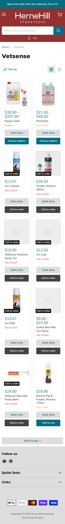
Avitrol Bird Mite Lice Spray (46, 329)
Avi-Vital (10, 323)
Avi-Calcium (12, 186)
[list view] (59, 69)
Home (5, 47)
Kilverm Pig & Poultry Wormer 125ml (46, 399)
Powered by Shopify (32, 517)
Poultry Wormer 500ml (46, 187)
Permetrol (42, 121)
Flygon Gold (12, 121)
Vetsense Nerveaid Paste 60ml (16, 397)
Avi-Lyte (41, 254)
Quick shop (17, 132)
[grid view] (51, 69)
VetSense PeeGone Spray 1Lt (16, 256)
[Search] (58, 30)
